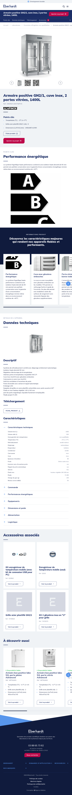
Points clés (6, 20)
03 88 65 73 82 (36, 745)
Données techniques (18, 20)
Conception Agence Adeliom (36, 790)
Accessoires (42, 20)
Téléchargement (32, 20)
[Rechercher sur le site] (64, 6)
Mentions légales (36, 781)
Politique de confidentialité (36, 784)
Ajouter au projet (57, 14)
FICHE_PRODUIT (12, 411)
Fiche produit (10, 133)
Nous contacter (32, 755)
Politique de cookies (36, 778)
